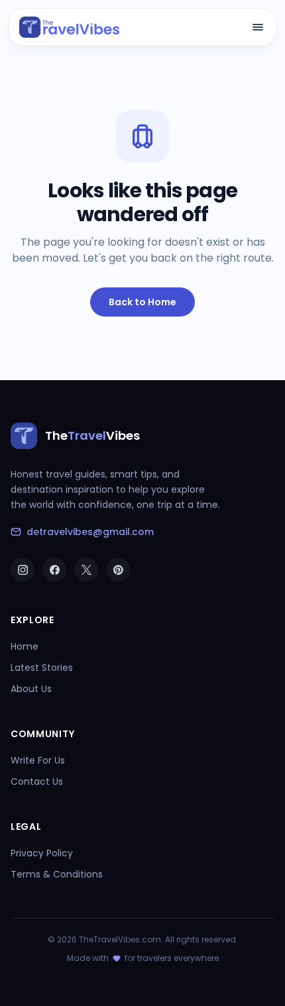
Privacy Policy (42, 853)
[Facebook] (54, 569)
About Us (31, 688)
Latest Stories (42, 667)
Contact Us (37, 781)
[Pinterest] (118, 569)
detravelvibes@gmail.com (90, 531)
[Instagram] (22, 569)
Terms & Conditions (57, 874)
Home (24, 646)
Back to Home (142, 302)
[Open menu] (258, 27)
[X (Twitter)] (86, 569)
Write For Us (38, 760)
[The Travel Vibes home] (69, 27)
